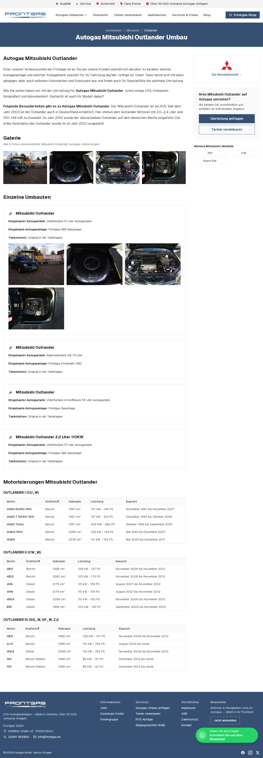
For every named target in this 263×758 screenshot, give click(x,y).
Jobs (103, 708)
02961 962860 (18, 737)
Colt (243, 153)
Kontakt (186, 725)
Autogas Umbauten (69, 15)
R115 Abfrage (144, 719)
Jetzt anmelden (225, 720)
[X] (258, 753)
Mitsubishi (133, 30)
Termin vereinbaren (128, 15)
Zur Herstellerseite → (227, 74)
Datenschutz (189, 719)
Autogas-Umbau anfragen (153, 708)
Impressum (188, 708)
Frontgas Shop (245, 15)
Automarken (114, 30)
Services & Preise (185, 15)
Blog (207, 15)
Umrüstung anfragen (226, 118)
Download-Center (112, 713)
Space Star (210, 160)
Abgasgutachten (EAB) (150, 725)
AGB (184, 713)
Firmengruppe (109, 719)
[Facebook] (243, 753)
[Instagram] (250, 753)
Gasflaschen (157, 15)
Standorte (100, 15)
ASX (210, 153)
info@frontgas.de (49, 737)
